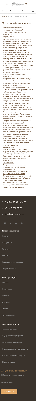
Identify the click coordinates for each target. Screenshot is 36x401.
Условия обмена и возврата (13, 355)
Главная (4, 16)
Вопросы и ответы (9, 329)
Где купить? (7, 242)
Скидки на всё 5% (9, 269)
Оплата (5, 309)
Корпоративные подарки (12, 262)
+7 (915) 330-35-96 (13, 208)
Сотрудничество (9, 315)
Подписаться (9, 391)
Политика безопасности (12, 342)
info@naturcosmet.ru (14, 214)
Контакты (26, 11)
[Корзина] (32, 4)
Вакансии (6, 249)
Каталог (5, 11)
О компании (15, 11)
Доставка (6, 302)
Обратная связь (8, 362)
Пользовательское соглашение (15, 349)
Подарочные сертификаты (13, 336)
